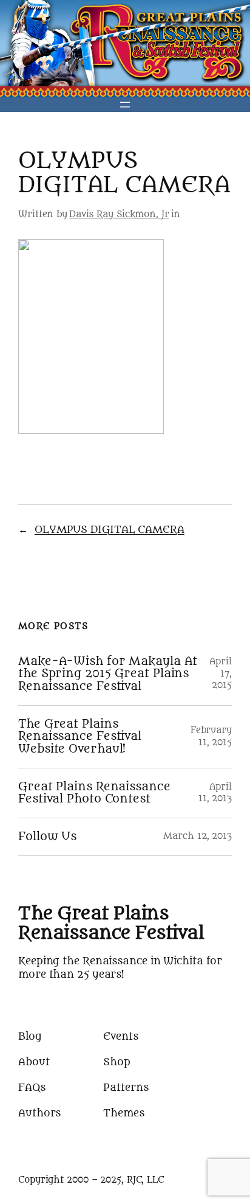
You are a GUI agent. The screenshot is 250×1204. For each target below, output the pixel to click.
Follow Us (47, 836)
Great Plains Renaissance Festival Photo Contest (94, 793)
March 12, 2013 (197, 836)
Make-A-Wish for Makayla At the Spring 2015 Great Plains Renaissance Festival (107, 674)
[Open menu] (125, 104)
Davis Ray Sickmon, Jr (119, 214)
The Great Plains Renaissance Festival (110, 923)
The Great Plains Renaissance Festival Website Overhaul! (79, 737)
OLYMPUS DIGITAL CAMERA (109, 529)
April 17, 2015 (220, 673)
